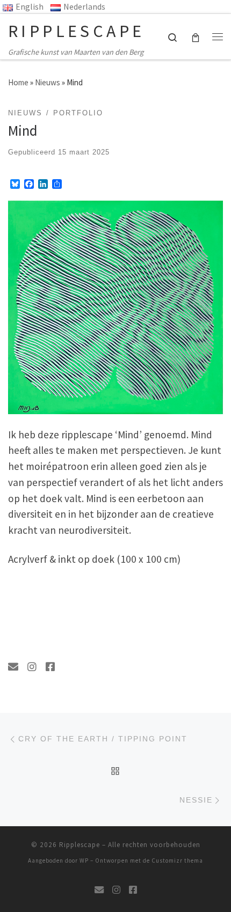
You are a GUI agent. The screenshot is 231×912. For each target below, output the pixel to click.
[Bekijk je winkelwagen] (195, 36)
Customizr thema (177, 860)
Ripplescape (79, 844)
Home (18, 82)
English (30, 6)
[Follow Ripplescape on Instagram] (32, 667)
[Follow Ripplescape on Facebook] (50, 667)
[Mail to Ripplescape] (13, 667)
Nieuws (47, 82)
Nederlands (84, 6)
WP (84, 860)
